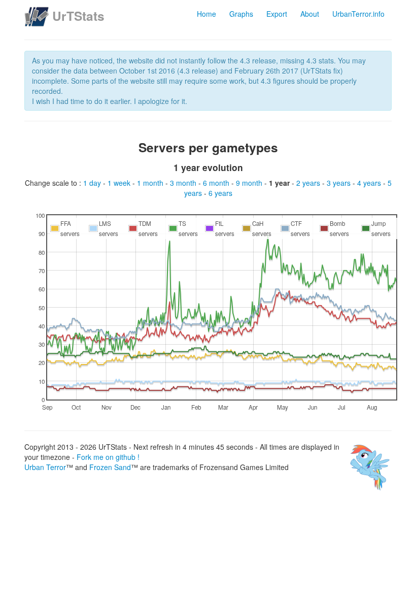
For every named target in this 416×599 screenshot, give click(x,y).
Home (206, 14)
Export (276, 14)
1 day (93, 183)
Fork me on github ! (108, 457)
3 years (340, 183)
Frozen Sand (110, 467)
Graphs (241, 14)
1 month (151, 183)
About (309, 14)
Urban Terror (45, 467)
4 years (370, 183)
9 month (250, 183)
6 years (220, 193)
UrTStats (78, 16)
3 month (184, 183)
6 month (217, 183)
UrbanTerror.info (358, 14)
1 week (120, 183)
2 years (309, 183)
